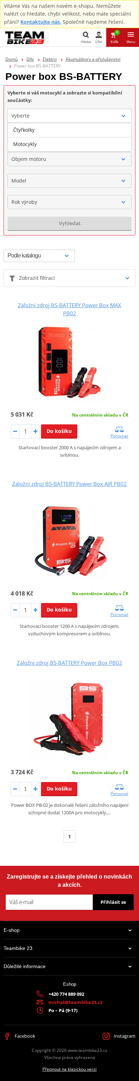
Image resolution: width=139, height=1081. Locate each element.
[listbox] (69, 137)
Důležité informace (25, 966)
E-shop (12, 930)
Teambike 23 (18, 948)
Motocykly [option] (25, 144)
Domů (11, 59)
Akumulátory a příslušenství (93, 59)
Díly (30, 59)
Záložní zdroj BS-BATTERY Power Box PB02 (69, 662)
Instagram (124, 1036)
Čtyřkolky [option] (24, 129)
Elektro (50, 59)
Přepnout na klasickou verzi (69, 1069)
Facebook (24, 1036)
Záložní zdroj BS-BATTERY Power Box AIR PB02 (69, 483)
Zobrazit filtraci (37, 278)
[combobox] (69, 116)
